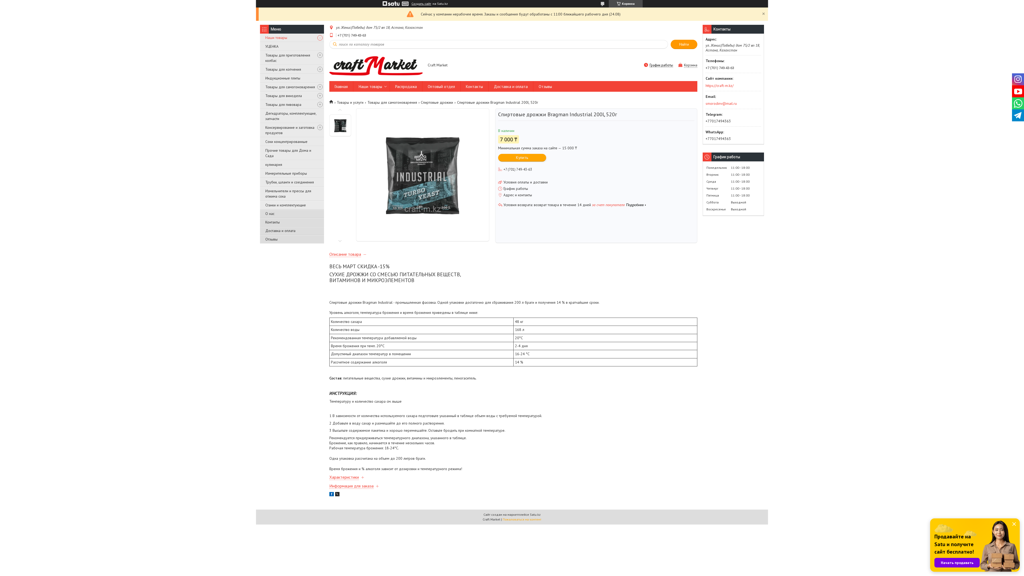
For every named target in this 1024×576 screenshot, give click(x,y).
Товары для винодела (283, 95)
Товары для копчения (283, 69)
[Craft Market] (376, 65)
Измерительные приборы (286, 173)
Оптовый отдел (441, 87)
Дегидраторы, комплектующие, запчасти (290, 116)
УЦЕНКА (271, 46)
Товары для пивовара (283, 104)
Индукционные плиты (282, 78)
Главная (341, 87)
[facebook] (331, 495)
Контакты (272, 222)
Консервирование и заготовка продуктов (289, 130)
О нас (269, 213)
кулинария (273, 164)
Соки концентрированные (286, 141)
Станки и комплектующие (285, 205)
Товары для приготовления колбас (287, 58)
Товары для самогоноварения (290, 87)
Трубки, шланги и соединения (289, 182)
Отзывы (271, 239)
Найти (684, 44)
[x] (337, 495)
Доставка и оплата (280, 230)
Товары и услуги (350, 102)
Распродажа (406, 87)
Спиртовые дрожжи (437, 102)
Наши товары (276, 37)
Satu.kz (535, 515)
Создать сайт (421, 4)
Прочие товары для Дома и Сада (288, 153)
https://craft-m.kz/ (720, 85)
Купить (522, 157)
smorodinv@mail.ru (721, 103)
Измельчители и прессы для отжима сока (288, 194)
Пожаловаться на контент (522, 519)
